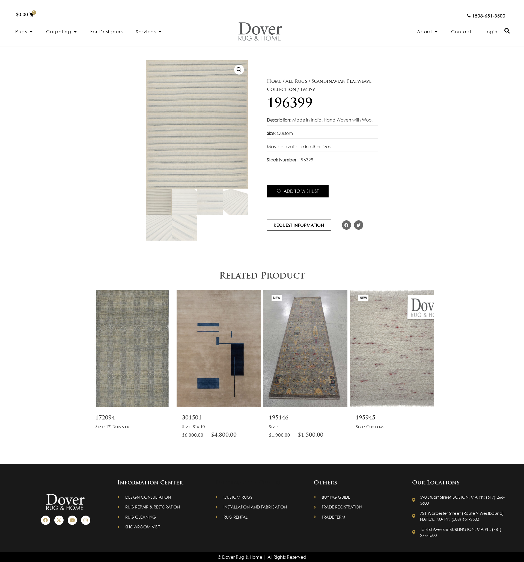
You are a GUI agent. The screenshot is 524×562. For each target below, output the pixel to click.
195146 (278, 418)
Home (274, 81)
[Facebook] (45, 520)
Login (491, 31)
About (424, 31)
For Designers (106, 31)
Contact (461, 31)
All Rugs (296, 81)
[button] (239, 70)
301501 (192, 418)
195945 (365, 418)
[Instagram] (85, 520)
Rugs (21, 31)
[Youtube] (72, 520)
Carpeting (59, 31)
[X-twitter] (59, 520)
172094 (105, 418)
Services (146, 31)
